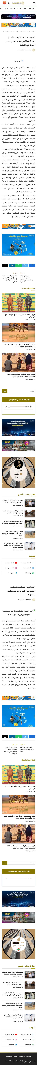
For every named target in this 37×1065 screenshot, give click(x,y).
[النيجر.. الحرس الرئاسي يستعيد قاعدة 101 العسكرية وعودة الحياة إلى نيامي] (18, 362)
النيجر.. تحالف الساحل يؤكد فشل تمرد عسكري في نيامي (19, 315)
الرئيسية (31, 8)
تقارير (6, 8)
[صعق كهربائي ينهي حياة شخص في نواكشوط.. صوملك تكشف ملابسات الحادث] (30, 546)
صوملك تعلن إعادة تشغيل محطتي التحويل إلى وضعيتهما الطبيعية (12, 501)
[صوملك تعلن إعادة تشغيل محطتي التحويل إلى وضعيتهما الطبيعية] (30, 503)
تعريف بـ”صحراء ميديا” (11, 1056)
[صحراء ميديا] (18, 3)
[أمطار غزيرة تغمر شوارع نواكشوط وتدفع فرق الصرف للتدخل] (30, 513)
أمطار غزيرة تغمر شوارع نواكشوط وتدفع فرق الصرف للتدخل (13, 512)
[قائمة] (34, 3)
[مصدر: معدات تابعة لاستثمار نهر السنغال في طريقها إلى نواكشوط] (30, 523)
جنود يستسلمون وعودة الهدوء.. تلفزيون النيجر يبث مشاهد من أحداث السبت (19, 345)
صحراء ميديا (28, 50)
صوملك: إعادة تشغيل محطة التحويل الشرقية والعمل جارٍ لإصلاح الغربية (12, 533)
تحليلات (12, 8)
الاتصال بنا (28, 1056)
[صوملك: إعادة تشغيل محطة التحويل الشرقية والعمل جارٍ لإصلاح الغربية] (30, 534)
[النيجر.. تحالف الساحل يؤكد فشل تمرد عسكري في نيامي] (18, 302)
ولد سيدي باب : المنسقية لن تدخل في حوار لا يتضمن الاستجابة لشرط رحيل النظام (10, 279)
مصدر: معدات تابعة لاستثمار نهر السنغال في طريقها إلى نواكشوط (12, 522)
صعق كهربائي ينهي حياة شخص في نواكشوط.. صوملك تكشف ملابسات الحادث (13, 545)
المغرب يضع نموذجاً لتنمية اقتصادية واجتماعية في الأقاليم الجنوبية (26, 279)
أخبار (25, 8)
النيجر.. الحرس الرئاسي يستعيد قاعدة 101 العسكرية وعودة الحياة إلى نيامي (21, 375)
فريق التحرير (22, 1056)
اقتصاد (19, 8)
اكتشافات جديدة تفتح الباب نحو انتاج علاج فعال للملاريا (27, 749)
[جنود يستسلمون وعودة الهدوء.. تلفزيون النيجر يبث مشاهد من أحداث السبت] (18, 332)
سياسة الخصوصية (24, 1063)
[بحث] (9, 3)
